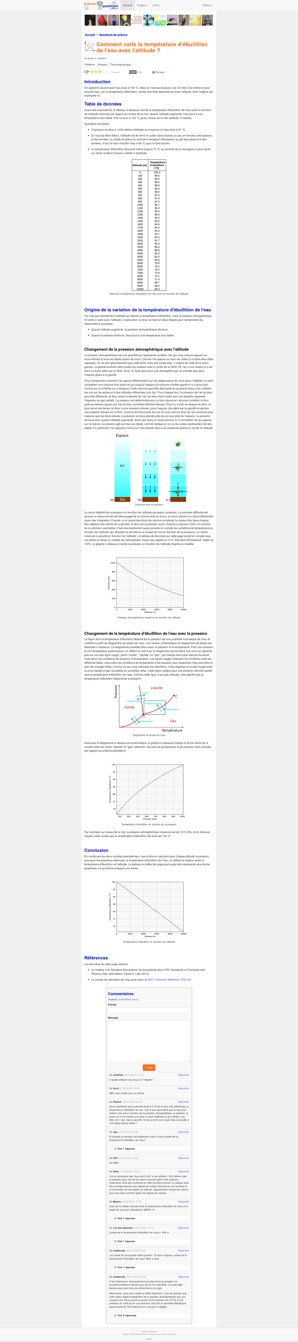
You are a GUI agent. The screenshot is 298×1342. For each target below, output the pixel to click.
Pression (102, 64)
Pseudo (112, 1004)
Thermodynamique (120, 64)
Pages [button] (141, 5)
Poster (149, 1067)
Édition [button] (207, 5)
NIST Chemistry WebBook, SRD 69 (169, 980)
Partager (160, 72)
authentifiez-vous (128, 999)
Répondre (183, 1074)
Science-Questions (149, 1331)
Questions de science (113, 35)
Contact (149, 1338)
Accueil (127, 5)
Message (113, 1017)
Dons (156, 5)
